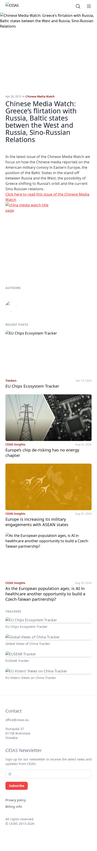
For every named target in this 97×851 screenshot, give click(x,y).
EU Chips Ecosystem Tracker (32, 386)
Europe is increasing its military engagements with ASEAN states (36, 521)
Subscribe (16, 786)
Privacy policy (15, 800)
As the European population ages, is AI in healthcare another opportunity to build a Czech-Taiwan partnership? (45, 594)
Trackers (10, 380)
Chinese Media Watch (40, 96)
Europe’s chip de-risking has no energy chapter (42, 452)
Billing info (13, 806)
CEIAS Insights (15, 444)
